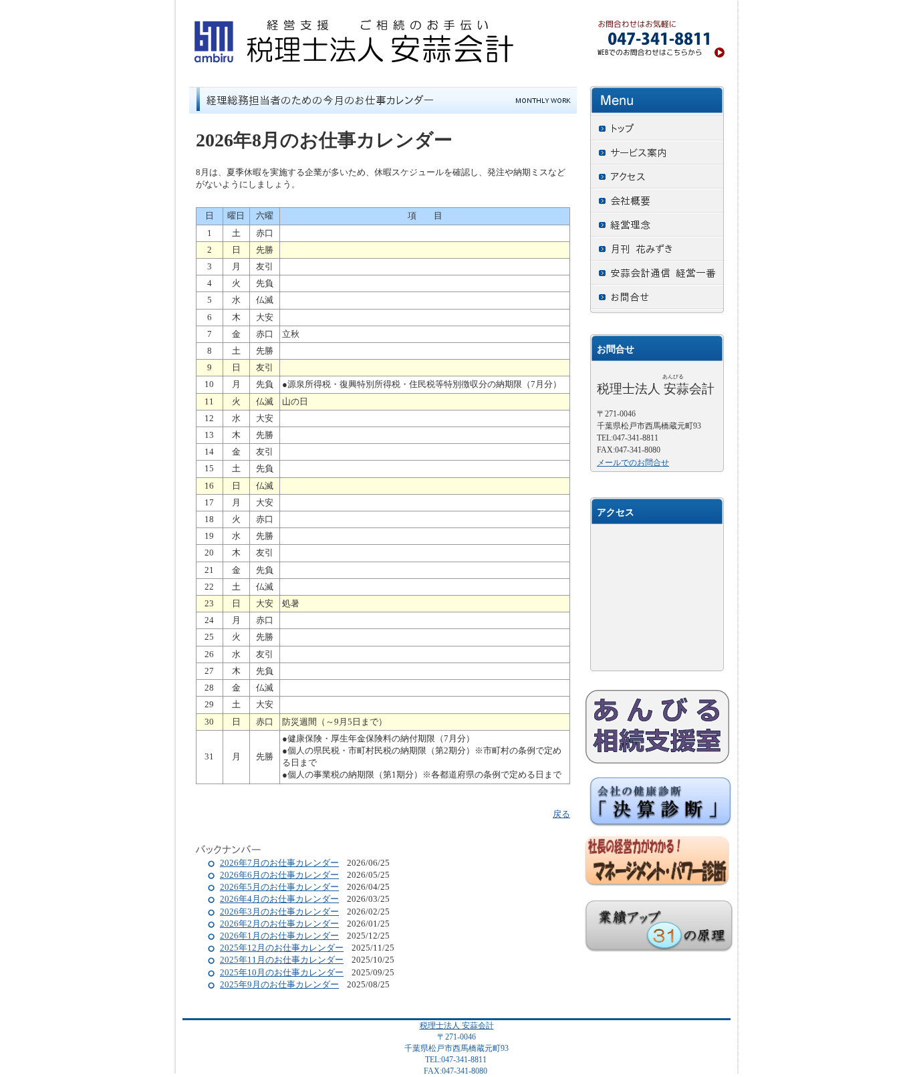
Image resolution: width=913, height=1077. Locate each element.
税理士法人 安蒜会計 (457, 1025)
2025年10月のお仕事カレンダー (282, 972)
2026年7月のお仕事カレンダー (279, 863)
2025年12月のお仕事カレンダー (282, 948)
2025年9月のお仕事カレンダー (279, 984)
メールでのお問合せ (633, 462)
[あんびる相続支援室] (657, 726)
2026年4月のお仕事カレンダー (279, 899)
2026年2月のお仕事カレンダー (279, 924)
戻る (561, 814)
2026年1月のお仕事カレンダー (279, 936)
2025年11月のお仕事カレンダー (282, 960)
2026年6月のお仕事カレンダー (279, 875)
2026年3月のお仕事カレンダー (279, 912)
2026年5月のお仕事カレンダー (279, 887)
